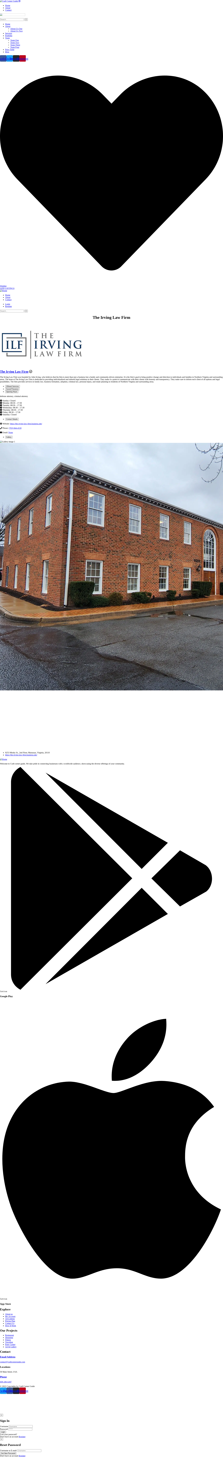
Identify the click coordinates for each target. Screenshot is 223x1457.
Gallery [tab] (8, 437)
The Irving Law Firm (14, 371)
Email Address (7, 1357)
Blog (7, 52)
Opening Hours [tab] (11, 392)
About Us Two (16, 31)
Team (7, 38)
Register (22, 1437)
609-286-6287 (6, 1382)
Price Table (9, 49)
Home (7, 24)
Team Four (14, 47)
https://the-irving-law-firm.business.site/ (26, 424)
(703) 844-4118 (15, 428)
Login (7, 304)
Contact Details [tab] (12, 419)
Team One (14, 40)
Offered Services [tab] (12, 386)
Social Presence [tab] (12, 389)
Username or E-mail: (8, 1450)
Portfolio (8, 36)
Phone (3, 1377)
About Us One (16, 29)
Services (8, 33)
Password (4, 1429)
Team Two (14, 43)
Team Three (15, 45)
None (10, 432)
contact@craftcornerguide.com (12, 1362)
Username (4, 1426)
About (7, 26)
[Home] (3, 291)
